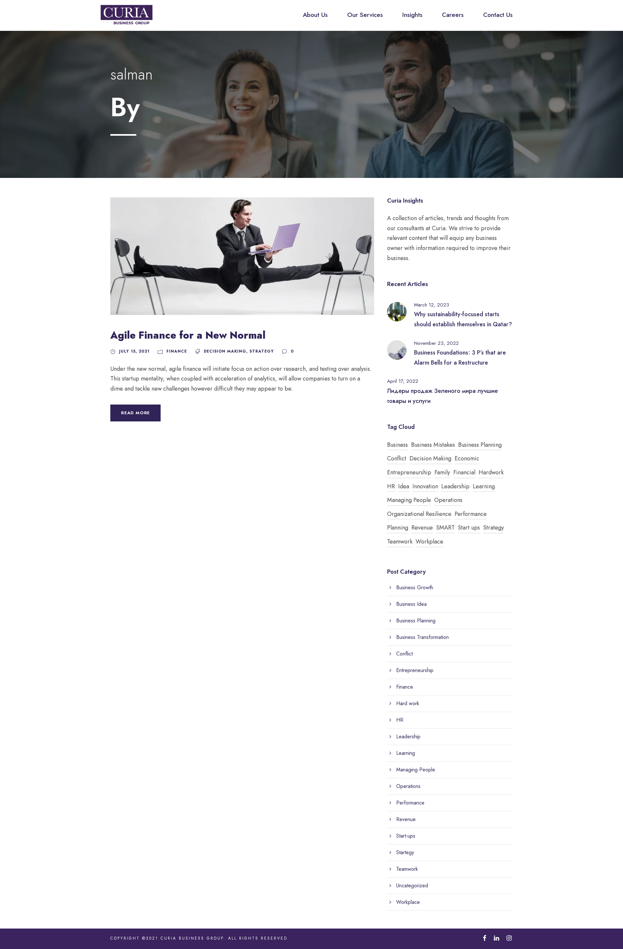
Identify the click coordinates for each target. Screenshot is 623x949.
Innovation (425, 486)
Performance (471, 514)
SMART (445, 527)
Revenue (422, 527)
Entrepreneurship (409, 472)
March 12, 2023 (431, 304)
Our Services (365, 14)
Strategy (262, 351)
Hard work (407, 703)
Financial (464, 472)
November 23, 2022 (436, 343)
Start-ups (405, 836)
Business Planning (480, 445)
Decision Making (225, 351)
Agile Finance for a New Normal (187, 335)
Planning (397, 527)
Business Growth (414, 587)
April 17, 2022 (402, 381)
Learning (484, 486)
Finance (176, 351)
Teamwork (399, 541)
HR (391, 486)
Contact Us (498, 14)
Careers (453, 14)
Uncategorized (412, 885)
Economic (467, 458)
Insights (412, 14)
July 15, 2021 (134, 351)
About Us (315, 14)
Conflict (396, 458)
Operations (448, 500)
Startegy (405, 852)
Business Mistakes (433, 445)
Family (442, 472)
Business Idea (411, 604)
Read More (135, 413)
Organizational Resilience (419, 514)
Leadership (455, 486)
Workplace (429, 541)
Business (397, 445)
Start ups (469, 527)
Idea (403, 486)
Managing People (409, 500)
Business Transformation (422, 637)
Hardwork (491, 472)
